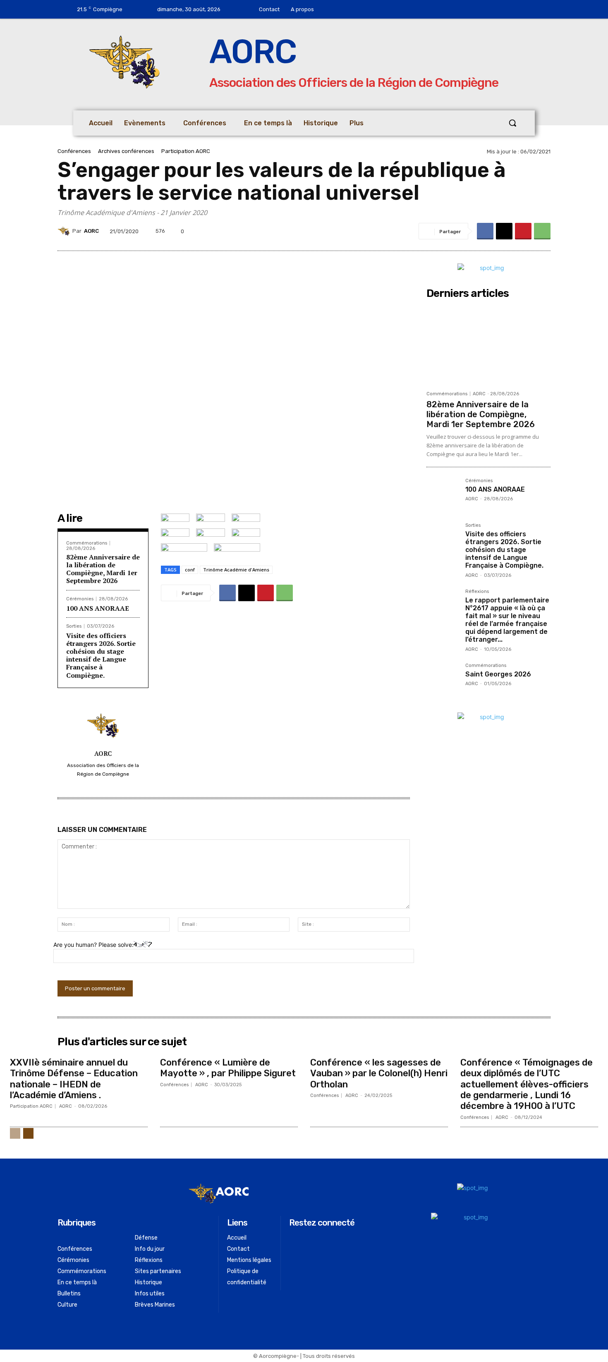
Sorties (73, 626)
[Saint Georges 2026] (442, 679)
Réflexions (477, 591)
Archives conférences (126, 151)
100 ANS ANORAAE (97, 608)
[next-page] (28, 1133)
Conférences (74, 151)
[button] (512, 122)
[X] (504, 231)
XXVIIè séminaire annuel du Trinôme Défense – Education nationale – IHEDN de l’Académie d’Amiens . (74, 1079)
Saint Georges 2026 (498, 674)
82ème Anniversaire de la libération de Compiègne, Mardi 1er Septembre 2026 (103, 568)
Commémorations (86, 543)
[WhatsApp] (542, 231)
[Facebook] (347, 9)
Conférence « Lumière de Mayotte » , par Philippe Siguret (228, 1068)
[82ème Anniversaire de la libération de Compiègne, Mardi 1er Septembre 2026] (488, 344)
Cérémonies (79, 599)
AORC (91, 231)
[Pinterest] (523, 231)
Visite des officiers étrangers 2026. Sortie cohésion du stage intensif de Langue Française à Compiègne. (101, 655)
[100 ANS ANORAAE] (442, 494)
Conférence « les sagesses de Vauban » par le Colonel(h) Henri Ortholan (379, 1073)
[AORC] (64, 231)
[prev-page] (15, 1133)
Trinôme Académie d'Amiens (236, 569)
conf (190, 569)
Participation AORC (185, 151)
